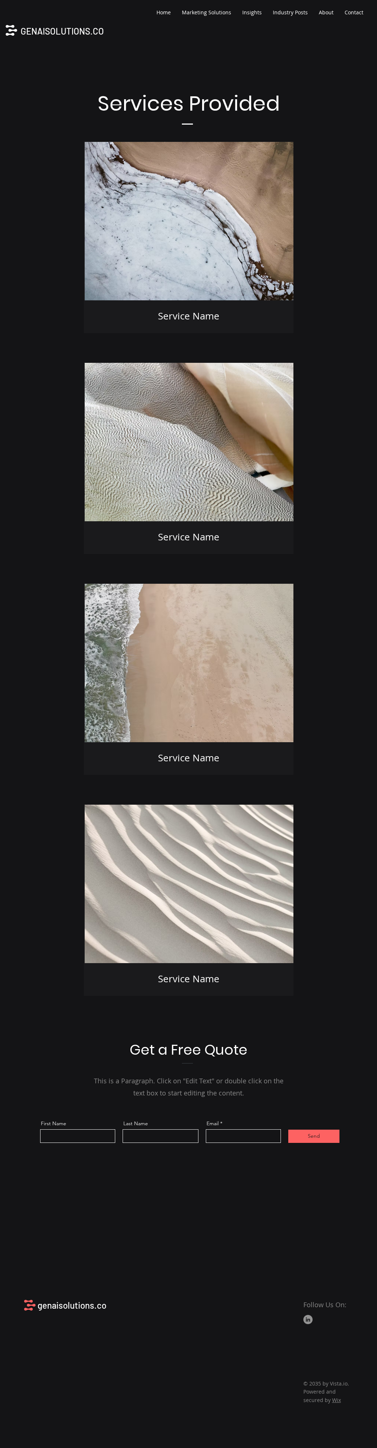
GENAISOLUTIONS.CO (62, 31)
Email (213, 1123)
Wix (336, 1400)
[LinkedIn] (308, 1319)
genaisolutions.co (72, 1305)
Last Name (135, 1123)
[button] (206, 12)
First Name (53, 1123)
